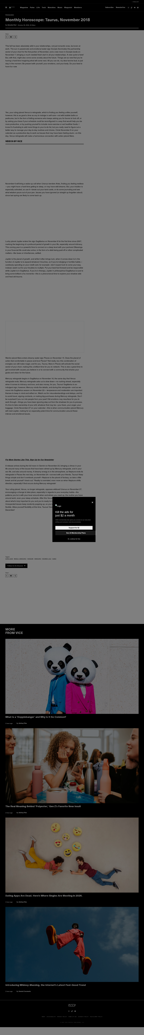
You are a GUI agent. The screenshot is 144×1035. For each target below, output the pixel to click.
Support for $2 (74, 528)
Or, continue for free (74, 539)
